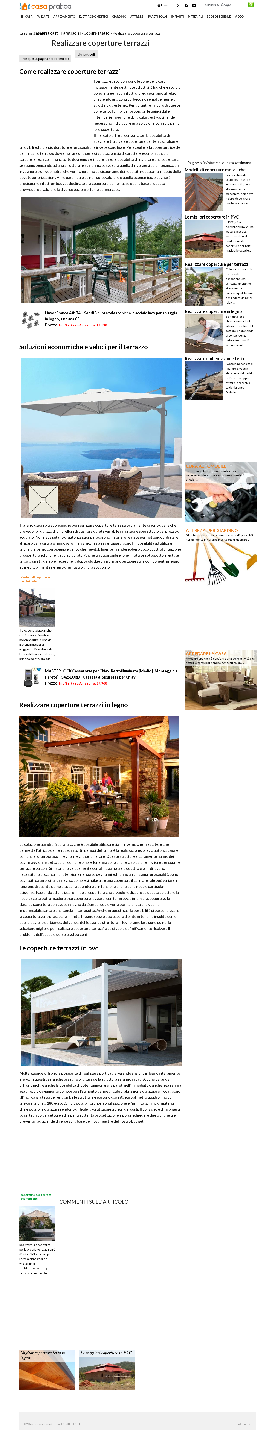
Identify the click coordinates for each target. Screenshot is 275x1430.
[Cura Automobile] (221, 491)
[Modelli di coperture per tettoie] (38, 607)
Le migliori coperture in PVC (106, 1353)
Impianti (177, 16)
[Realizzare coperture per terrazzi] (205, 286)
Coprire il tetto (97, 33)
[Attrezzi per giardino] (221, 556)
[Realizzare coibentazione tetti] (205, 380)
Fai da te (43, 16)
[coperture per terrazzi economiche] (37, 1223)
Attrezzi (137, 16)
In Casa (26, 16)
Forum (164, 5)
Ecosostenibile (219, 16)
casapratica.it (46, 33)
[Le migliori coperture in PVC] (107, 1369)
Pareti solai (157, 16)
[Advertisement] (69, 27)
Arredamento (64, 16)
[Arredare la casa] (221, 679)
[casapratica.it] (45, 6)
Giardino (119, 16)
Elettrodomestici (93, 16)
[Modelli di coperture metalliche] (205, 192)
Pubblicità (243, 1424)
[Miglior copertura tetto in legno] (47, 1369)
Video (239, 16)
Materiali (195, 16)
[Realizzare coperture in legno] (205, 333)
